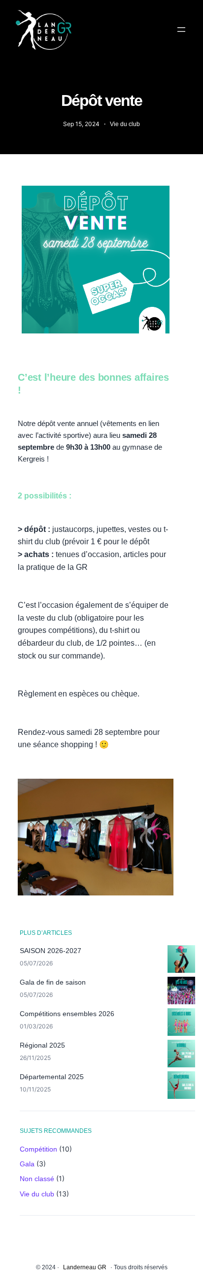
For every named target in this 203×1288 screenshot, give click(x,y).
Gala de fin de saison (53, 982)
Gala (27, 1164)
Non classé (37, 1179)
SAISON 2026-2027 (50, 951)
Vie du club (125, 124)
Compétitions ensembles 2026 (67, 1014)
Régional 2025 (42, 1045)
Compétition (38, 1149)
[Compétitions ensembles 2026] (181, 1023)
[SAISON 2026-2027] (181, 960)
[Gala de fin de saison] (181, 992)
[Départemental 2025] (181, 1086)
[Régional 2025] (181, 1055)
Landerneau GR (84, 1267)
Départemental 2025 (52, 1077)
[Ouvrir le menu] (181, 29)
